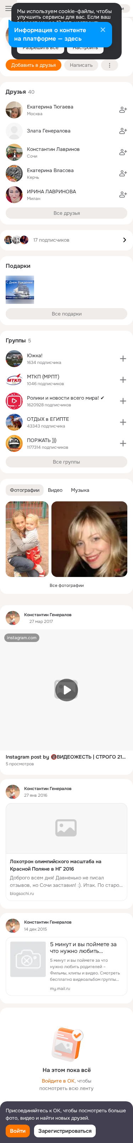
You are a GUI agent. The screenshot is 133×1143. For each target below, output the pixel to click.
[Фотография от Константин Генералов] (27, 539)
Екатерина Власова (50, 170)
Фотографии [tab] (24, 490)
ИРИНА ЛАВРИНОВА (51, 191)
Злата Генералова (49, 131)
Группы (16, 340)
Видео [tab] (55, 490)
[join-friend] (123, 110)
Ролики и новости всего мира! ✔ (66, 398)
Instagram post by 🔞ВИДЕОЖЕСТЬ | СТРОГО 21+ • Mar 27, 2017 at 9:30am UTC (66, 757)
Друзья (16, 91)
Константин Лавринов (53, 149)
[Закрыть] (102, 30)
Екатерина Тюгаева (50, 107)
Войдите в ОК (58, 1081)
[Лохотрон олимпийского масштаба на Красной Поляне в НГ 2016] (66, 852)
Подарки (18, 266)
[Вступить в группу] (123, 358)
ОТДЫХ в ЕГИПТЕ (48, 419)
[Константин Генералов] (13, 618)
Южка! (35, 355)
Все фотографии (67, 585)
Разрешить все (41, 47)
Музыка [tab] (80, 490)
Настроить (85, 47)
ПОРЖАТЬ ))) (41, 440)
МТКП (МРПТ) (43, 376)
